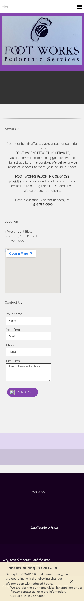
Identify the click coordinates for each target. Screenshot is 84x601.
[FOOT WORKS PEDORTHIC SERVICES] (42, 42)
